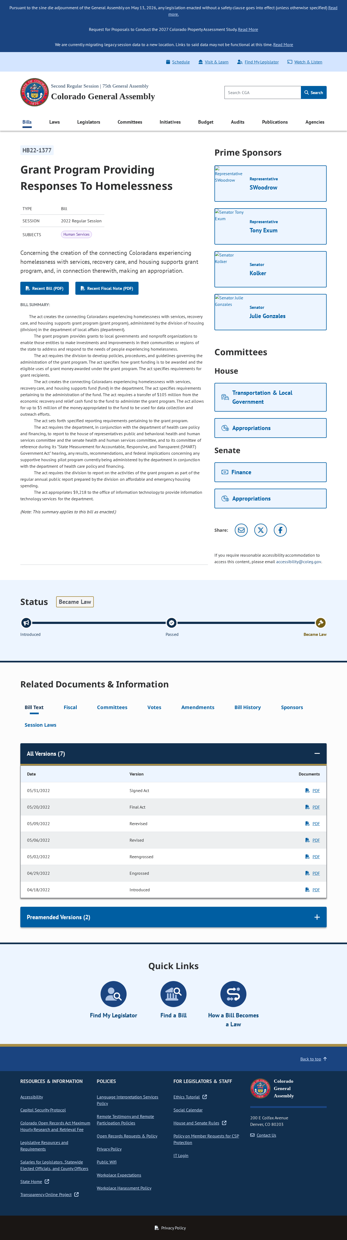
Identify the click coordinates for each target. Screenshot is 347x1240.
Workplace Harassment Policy (124, 1188)
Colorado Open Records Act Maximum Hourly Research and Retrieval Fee (55, 1126)
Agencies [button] (315, 122)
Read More (248, 29)
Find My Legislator (261, 62)
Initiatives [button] (170, 122)
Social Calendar (188, 1110)
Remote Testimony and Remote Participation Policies (125, 1120)
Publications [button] (275, 122)
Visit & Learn (217, 62)
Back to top (310, 1059)
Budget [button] (205, 122)
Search (316, 92)
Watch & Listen (308, 62)
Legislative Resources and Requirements (44, 1146)
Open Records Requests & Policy (127, 1136)
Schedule (180, 62)
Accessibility (31, 1097)
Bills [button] (27, 122)
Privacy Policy (109, 1149)
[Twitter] (260, 530)
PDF (316, 790)
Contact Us (266, 1135)
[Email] (241, 530)
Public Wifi (106, 1162)
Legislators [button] (88, 122)
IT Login (181, 1155)
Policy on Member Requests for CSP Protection (206, 1139)
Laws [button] (54, 122)
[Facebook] (280, 530)
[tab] (34, 708)
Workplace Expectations (119, 1175)
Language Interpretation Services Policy (127, 1100)
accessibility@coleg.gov (298, 561)
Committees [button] (130, 122)
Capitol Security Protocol (43, 1110)
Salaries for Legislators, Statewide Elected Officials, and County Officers (54, 1165)
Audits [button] (238, 122)
